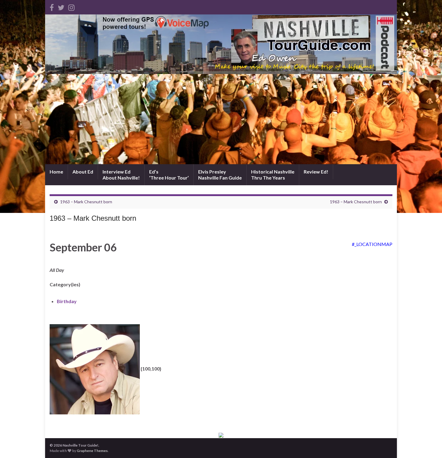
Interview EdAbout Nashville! (121, 174)
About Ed (82, 171)
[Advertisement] (221, 119)
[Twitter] (61, 6)
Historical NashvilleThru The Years (272, 174)
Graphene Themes (92, 450)
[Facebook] (52, 6)
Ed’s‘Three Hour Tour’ (169, 174)
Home (56, 171)
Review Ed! (316, 171)
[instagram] (71, 6)
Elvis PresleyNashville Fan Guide (220, 174)
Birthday (67, 301)
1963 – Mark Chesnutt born (86, 201)
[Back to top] (428, 444)
